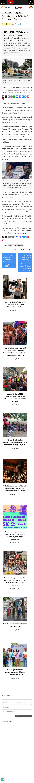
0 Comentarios (19, 24)
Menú (3, 3)
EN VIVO (10, 2)
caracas (10, 246)
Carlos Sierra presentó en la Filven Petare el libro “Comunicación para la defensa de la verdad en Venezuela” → (25, 263)
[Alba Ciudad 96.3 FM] (17, 7)
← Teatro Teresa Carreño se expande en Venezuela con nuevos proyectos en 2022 (9, 261)
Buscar (31, 3)
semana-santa (18, 246)
